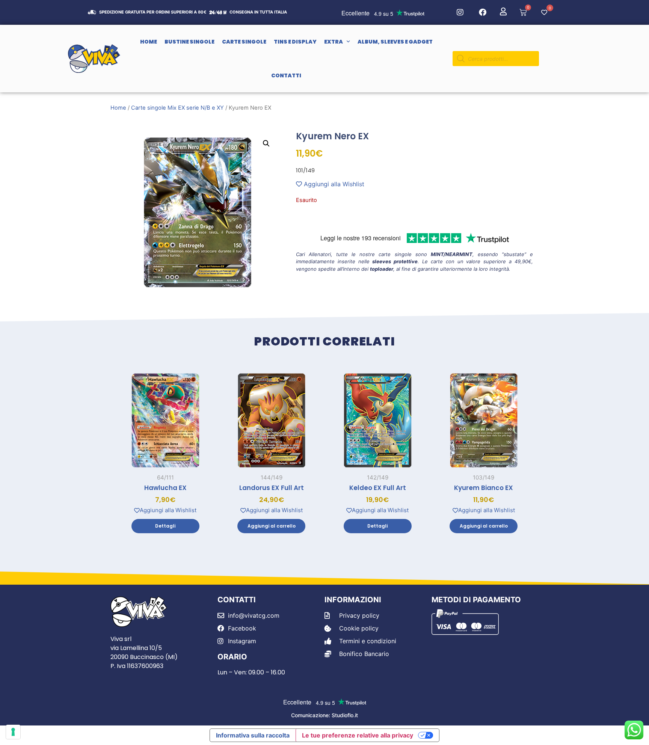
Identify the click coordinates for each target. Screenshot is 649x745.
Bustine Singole (189, 41)
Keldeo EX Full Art (377, 487)
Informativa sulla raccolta (253, 735)
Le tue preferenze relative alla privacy (357, 735)
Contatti (286, 75)
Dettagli (165, 526)
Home (148, 41)
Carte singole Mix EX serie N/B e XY (177, 107)
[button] (266, 143)
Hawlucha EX (165, 487)
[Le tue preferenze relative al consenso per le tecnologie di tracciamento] (13, 732)
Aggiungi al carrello (272, 526)
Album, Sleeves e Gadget (395, 41)
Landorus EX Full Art (271, 487)
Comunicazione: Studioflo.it (324, 715)
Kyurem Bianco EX (483, 487)
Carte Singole (244, 41)
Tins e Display (295, 41)
